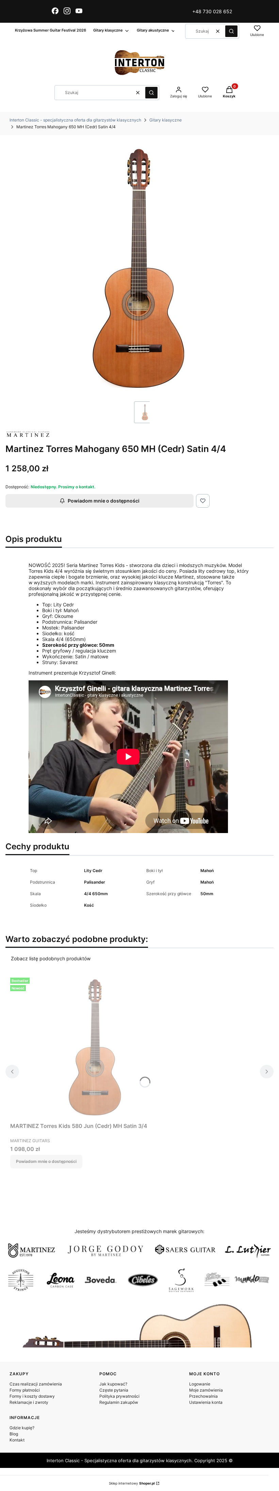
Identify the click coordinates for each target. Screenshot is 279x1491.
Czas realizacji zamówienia (36, 1383)
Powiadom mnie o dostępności (104, 501)
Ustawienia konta (206, 1402)
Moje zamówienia (206, 1390)
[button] (231, 31)
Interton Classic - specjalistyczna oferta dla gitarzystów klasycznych (75, 119)
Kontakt (17, 1439)
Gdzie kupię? (22, 1427)
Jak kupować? (113, 1383)
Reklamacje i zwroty (29, 1402)
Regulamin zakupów (118, 1402)
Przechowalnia (203, 1396)
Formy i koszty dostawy (32, 1396)
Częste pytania (113, 1390)
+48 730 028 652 (212, 11)
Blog (14, 1433)
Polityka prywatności (119, 1396)
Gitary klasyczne (165, 119)
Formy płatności (25, 1390)
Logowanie (199, 1383)
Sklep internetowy (132, 1483)
